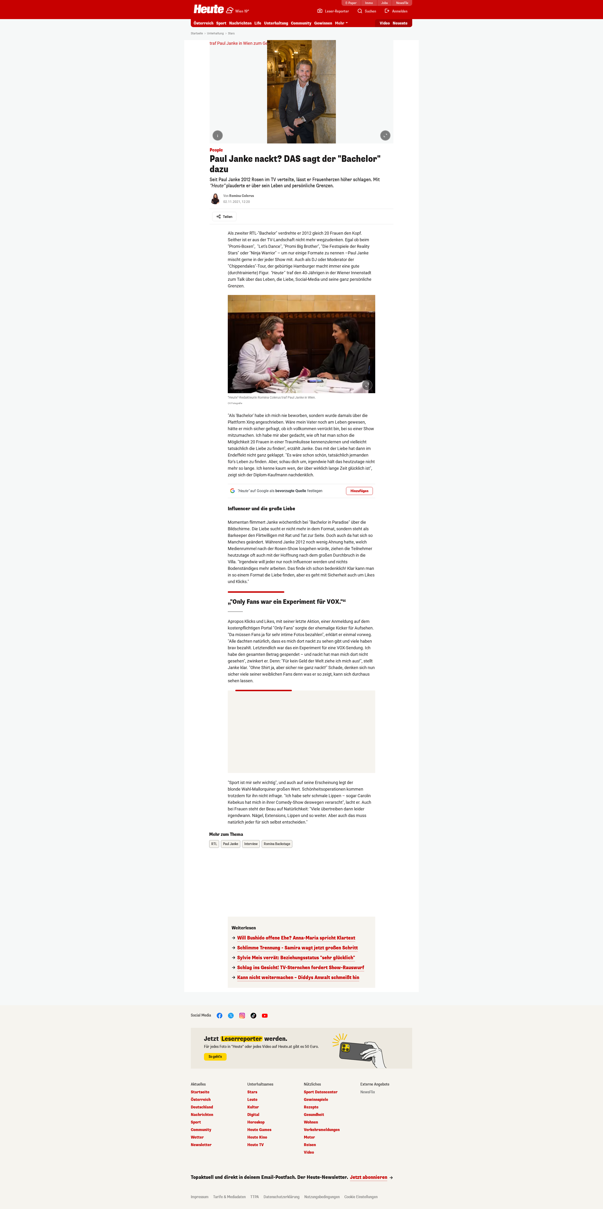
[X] (231, 1015)
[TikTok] (253, 1015)
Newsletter (201, 1145)
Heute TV (255, 1145)
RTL (214, 844)
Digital (253, 1114)
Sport (221, 23)
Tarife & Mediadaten (229, 1196)
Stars (231, 33)
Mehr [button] (339, 23)
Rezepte (311, 1107)
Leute (252, 1099)
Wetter (197, 1137)
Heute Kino (257, 1137)
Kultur (253, 1107)
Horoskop (256, 1122)
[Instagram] (242, 1015)
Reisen (310, 1145)
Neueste (400, 23)
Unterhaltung (276, 23)
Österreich (203, 23)
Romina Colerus (241, 196)
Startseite (197, 33)
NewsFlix (367, 1092)
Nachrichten (202, 1114)
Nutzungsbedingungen (322, 1196)
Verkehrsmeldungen (322, 1129)
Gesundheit (314, 1114)
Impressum (199, 1196)
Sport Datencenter (321, 1092)
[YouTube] (265, 1015)
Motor (309, 1137)
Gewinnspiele (316, 1099)
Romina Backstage (277, 844)
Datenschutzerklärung (282, 1196)
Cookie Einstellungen (361, 1196)
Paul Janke (230, 844)
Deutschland (202, 1107)
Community (301, 23)
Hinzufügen (359, 491)
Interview (251, 844)
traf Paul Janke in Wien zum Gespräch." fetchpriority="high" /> (267, 43)
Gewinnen (323, 23)
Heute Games (259, 1129)
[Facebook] (219, 1015)
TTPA (254, 1196)
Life (257, 23)
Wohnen (311, 1122)
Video (385, 23)
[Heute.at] (209, 8)
